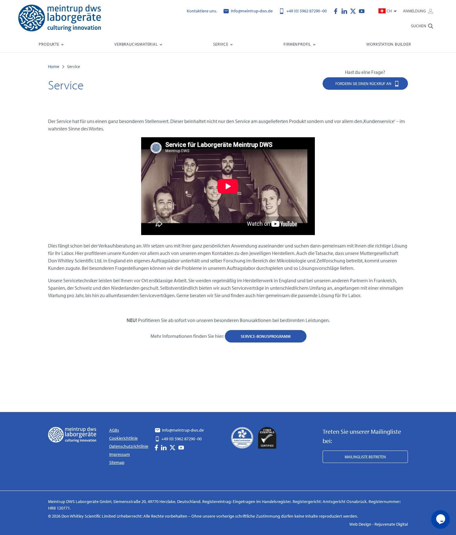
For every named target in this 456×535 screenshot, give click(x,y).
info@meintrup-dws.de (251, 11)
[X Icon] (354, 10)
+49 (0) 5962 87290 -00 (306, 11)
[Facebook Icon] (337, 10)
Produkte (49, 44)
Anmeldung (415, 10)
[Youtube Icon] (361, 10)
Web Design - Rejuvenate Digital (378, 524)
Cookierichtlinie (123, 438)
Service (220, 44)
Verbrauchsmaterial (136, 44)
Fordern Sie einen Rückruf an (363, 83)
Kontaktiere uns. (202, 11)
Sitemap (116, 462)
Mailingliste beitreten (365, 456)
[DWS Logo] (67, 19)
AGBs (114, 430)
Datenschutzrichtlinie (128, 446)
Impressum (119, 454)
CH (389, 11)
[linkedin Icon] (346, 10)
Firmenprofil (297, 44)
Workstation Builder (388, 44)
